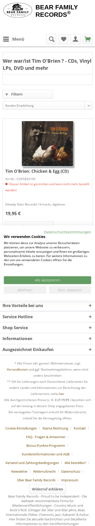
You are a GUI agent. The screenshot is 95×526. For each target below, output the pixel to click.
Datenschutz (70, 471)
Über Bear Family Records (36, 480)
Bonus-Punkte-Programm (45, 445)
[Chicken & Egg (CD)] (47, 144)
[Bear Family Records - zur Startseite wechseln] (18, 11)
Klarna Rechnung (55, 428)
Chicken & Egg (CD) (37, 171)
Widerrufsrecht (44, 471)
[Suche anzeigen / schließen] (51, 39)
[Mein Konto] (75, 39)
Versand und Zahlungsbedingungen (32, 462)
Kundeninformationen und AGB (45, 454)
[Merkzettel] (63, 39)
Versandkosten (17, 369)
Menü (18, 39)
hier (61, 394)
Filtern (16, 94)
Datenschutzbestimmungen (67, 231)
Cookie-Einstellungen (21, 428)
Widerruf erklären (47, 489)
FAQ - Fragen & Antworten (45, 437)
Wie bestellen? (75, 462)
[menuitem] (13, 39)
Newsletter (19, 471)
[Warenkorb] (88, 39)
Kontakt (80, 428)
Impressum (69, 480)
